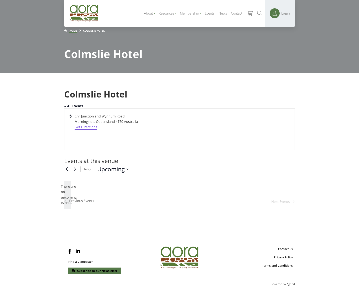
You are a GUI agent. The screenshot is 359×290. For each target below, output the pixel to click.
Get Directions (86, 127)
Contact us (285, 249)
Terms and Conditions (277, 266)
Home (73, 30)
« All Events (73, 106)
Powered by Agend (283, 284)
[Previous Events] (66, 169)
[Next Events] (74, 169)
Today (87, 169)
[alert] (67, 195)
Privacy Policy (283, 257)
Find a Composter (80, 262)
